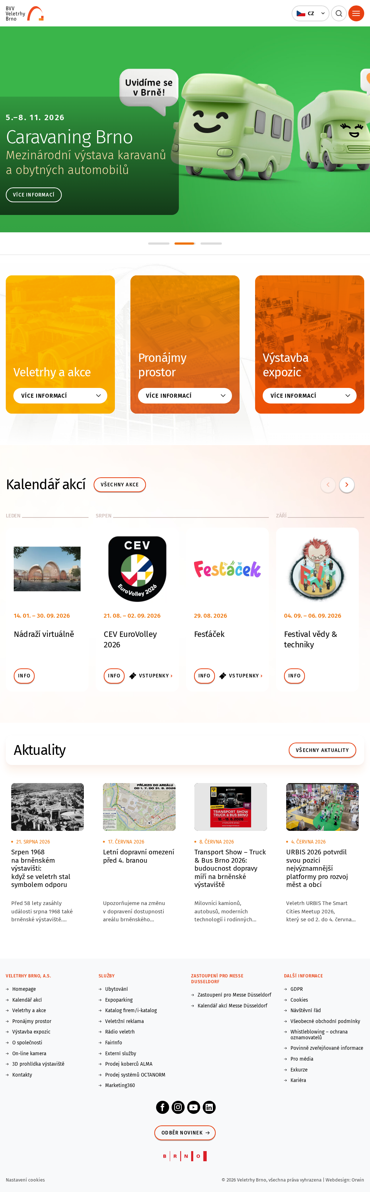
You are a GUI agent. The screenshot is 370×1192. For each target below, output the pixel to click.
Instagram (178, 1107)
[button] (310, 13)
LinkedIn (209, 1107)
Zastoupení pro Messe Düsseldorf (234, 995)
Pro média (302, 1059)
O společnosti (27, 1043)
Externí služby (120, 1054)
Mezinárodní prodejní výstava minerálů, (110, 155)
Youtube (193, 1107)
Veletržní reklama (124, 1021)
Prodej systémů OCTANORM (135, 1075)
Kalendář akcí (27, 1000)
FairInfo (113, 1043)
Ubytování (116, 989)
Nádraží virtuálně (44, 634)
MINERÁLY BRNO (68, 137)
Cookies (299, 1000)
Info (24, 676)
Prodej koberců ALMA (128, 1064)
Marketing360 (120, 1086)
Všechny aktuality (322, 750)
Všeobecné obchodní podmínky (325, 1021)
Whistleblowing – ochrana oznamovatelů (319, 1034)
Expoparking (119, 1000)
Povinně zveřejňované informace (327, 1048)
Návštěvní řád (306, 1011)
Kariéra (298, 1080)
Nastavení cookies (25, 1180)
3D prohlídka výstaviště (38, 1064)
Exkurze (299, 1070)
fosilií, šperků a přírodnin (72, 170)
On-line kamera (29, 1054)
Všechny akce (120, 485)
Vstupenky (154, 676)
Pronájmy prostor (162, 365)
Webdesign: (339, 1180)
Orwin (358, 1180)
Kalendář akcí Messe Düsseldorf (232, 1006)
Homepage (24, 989)
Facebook (162, 1107)
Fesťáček (209, 634)
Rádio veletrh (120, 1032)
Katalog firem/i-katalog (131, 1011)
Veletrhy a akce (52, 372)
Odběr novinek (182, 1133)
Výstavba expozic (286, 365)
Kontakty (22, 1075)
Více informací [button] (44, 395)
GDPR (297, 989)
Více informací (34, 195)
